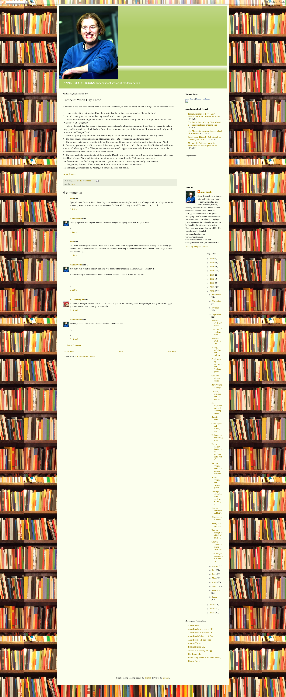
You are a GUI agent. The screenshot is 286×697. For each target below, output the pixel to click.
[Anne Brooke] (186, 101)
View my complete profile (196, 246)
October (215, 307)
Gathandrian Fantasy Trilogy (200, 650)
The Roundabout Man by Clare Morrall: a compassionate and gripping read (205, 123)
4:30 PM (73, 290)
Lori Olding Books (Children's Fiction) (204, 657)
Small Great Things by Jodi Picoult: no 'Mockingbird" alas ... (204, 138)
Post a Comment (74, 345)
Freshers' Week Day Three (217, 323)
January (215, 596)
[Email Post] (97, 181)
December (216, 294)
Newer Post (69, 351)
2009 (212, 291)
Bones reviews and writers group (216, 482)
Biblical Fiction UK (196, 646)
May (214, 578)
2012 (212, 278)
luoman (148, 677)
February (216, 590)
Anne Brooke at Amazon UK (200, 629)
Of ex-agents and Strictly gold (217, 427)
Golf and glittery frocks (216, 378)
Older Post (171, 351)
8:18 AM (74, 339)
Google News (193, 660)
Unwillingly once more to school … (217, 557)
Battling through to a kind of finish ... (217, 534)
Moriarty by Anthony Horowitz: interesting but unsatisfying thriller (202, 144)
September (216, 314)
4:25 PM (73, 255)
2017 (212, 258)
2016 (212, 262)
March (215, 586)
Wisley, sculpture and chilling (216, 351)
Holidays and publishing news (217, 438)
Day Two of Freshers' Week (217, 332)
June (214, 574)
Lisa (72, 198)
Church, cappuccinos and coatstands (217, 545)
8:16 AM (74, 310)
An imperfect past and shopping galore (217, 407)
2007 (212, 608)
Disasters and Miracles (217, 518)
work (72, 184)
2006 (212, 612)
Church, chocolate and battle (217, 510)
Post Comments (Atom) (85, 356)
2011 (212, 282)
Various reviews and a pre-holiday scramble (217, 468)
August (215, 566)
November (216, 301)
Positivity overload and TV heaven (216, 395)
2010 (212, 287)
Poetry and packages (216, 524)
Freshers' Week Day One (217, 341)
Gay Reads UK (194, 653)
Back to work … (216, 418)
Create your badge (203, 99)
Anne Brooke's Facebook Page (201, 636)
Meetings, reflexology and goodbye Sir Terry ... (217, 497)
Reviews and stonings (217, 386)
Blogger (166, 677)
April (214, 582)
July (214, 570)
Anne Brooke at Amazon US (200, 632)
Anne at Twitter (194, 643)
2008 (212, 604)
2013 (212, 274)
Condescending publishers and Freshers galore (217, 365)
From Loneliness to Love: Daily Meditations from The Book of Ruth (203, 115)
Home (120, 351)
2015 (212, 266)
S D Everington (77, 299)
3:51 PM (73, 209)
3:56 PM (73, 232)
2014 (212, 270)
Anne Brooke (69, 173)
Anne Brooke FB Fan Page (199, 639)
